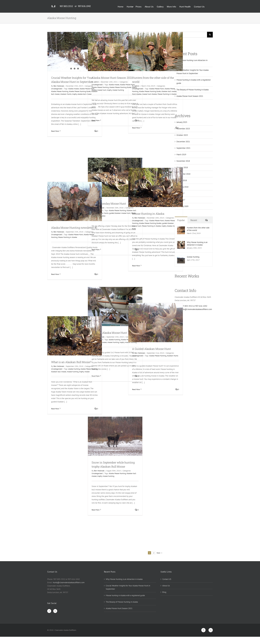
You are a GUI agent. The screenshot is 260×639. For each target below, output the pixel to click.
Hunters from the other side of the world (198, 229)
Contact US (166, 579)
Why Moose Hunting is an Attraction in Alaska (197, 243)
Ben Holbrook (59, 86)
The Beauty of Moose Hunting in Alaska (192, 89)
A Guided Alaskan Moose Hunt (151, 349)
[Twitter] (55, 611)
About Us (166, 585)
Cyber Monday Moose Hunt (109, 203)
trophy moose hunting (115, 90)
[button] (208, 6)
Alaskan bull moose (168, 91)
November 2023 (183, 128)
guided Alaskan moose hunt (119, 213)
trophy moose (84, 371)
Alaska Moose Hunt (156, 88)
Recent (193, 220)
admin (96, 82)
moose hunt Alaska (149, 94)
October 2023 (182, 135)
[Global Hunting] (181, 257)
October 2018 (182, 167)
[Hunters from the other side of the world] (155, 51)
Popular (181, 220)
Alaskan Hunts (65, 94)
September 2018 (183, 174)
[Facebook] (49, 611)
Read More (55, 131)
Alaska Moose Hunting (59, 91)
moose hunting (113, 342)
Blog (164, 592)
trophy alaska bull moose (81, 94)
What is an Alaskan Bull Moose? (71, 362)
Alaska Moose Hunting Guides (150, 223)
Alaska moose (73, 88)
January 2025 (181, 122)
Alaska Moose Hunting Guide (80, 91)
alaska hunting (114, 339)
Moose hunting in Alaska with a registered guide (125, 595)
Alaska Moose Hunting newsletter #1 (74, 227)
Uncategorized (56, 88)
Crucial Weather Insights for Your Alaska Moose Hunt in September (128, 587)
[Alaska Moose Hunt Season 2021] (115, 51)
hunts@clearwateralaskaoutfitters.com (196, 309)
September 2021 (183, 148)
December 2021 (183, 141)
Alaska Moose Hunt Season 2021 (112, 77)
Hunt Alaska (136, 94)
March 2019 (181, 154)
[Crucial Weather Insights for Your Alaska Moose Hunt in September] (74, 51)
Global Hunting (193, 257)
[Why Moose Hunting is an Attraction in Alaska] (181, 242)
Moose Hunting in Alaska (167, 94)
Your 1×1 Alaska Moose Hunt (109, 332)
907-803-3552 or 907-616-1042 (194, 306)
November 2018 (183, 161)
